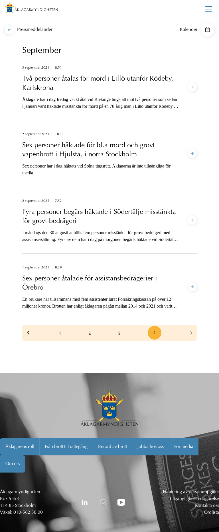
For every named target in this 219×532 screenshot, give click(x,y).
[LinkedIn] (84, 502)
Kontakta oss (207, 505)
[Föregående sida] (28, 332)
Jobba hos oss (150, 447)
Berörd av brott (112, 447)
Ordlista (211, 512)
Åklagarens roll (19, 447)
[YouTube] (121, 502)
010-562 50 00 (28, 512)
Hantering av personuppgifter (191, 492)
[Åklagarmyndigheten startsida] (31, 9)
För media (183, 447)
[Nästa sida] (191, 332)
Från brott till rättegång (66, 447)
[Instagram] (103, 502)
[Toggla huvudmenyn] (208, 9)
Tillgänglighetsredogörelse (194, 499)
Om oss (12, 464)
